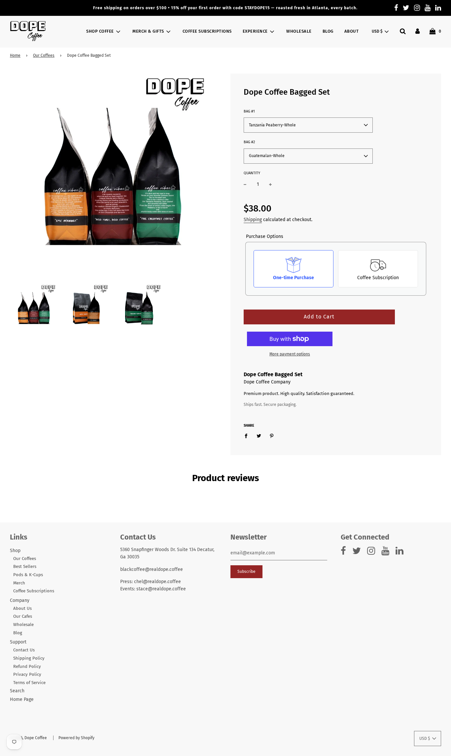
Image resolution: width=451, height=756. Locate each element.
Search (17, 691)
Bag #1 (249, 111)
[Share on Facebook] (248, 436)
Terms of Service (29, 682)
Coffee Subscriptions (207, 31)
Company (19, 600)
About (351, 31)
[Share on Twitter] (259, 436)
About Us (22, 608)
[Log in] (417, 31)
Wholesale (299, 31)
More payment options (289, 354)
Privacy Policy (27, 674)
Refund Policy (27, 666)
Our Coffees (43, 55)
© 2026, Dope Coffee (28, 738)
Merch (19, 583)
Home (15, 55)
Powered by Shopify (76, 738)
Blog (328, 31)
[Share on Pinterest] (272, 436)
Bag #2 (249, 142)
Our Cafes (22, 616)
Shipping (253, 219)
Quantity (252, 173)
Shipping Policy (29, 658)
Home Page (22, 699)
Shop (15, 550)
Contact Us (24, 650)
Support (18, 642)
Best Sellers (24, 566)
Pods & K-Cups (28, 574)
